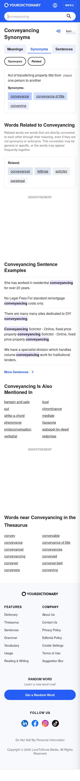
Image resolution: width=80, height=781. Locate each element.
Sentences (64, 49)
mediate (48, 415)
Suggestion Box (52, 661)
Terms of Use (51, 653)
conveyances (52, 549)
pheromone (13, 422)
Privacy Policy (51, 630)
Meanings (15, 49)
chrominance (52, 408)
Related (36, 61)
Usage (8, 653)
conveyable (51, 535)
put (6, 408)
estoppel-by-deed (55, 429)
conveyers (12, 569)
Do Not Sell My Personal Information (40, 740)
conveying (18, 105)
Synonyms (39, 49)
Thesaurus (11, 622)
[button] (55, 5)
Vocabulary (11, 645)
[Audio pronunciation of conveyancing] (58, 31)
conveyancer (20, 171)
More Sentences (16, 371)
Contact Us (49, 622)
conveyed (49, 556)
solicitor (61, 171)
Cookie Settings (52, 645)
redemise (49, 436)
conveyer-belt (52, 562)
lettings (42, 171)
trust (45, 401)
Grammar (10, 637)
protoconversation (17, 429)
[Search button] (69, 16)
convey (9, 535)
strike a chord (14, 415)
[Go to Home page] (22, 5)
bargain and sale (17, 401)
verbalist (10, 436)
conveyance (20, 96)
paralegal (18, 180)
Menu (69, 5)
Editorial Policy (52, 637)
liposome (49, 422)
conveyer (11, 562)
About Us (48, 614)
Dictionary (11, 614)
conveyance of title (50, 96)
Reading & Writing (16, 661)
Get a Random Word (40, 695)
